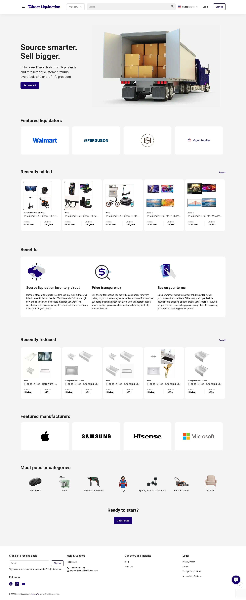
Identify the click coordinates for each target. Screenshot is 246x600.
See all (222, 172)
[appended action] (172, 6)
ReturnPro (35, 594)
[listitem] (152, 562)
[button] (23, 7)
